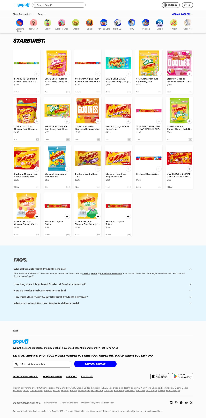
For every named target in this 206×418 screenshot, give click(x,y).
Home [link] (15, 330)
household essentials (111, 273)
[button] (187, 5)
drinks (94, 273)
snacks (86, 273)
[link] (24, 5)
